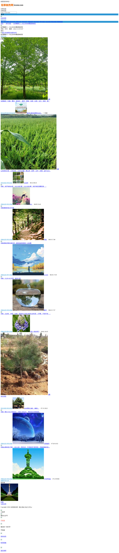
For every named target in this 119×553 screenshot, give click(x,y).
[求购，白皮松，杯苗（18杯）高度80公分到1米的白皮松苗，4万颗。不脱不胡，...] (1, 312)
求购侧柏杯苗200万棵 (7, 208)
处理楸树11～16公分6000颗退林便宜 (24, 23)
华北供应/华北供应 (6, 408)
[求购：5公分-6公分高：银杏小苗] (1, 276)
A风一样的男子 (34, 331)
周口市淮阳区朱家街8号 (9, 32)
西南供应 (60, 21)
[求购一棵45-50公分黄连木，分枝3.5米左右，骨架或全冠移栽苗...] (1, 410)
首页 (2, 21)
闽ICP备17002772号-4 (25, 507)
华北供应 (36, 21)
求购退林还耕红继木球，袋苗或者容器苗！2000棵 (16, 243)
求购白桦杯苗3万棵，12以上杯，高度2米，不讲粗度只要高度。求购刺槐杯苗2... (25, 447)
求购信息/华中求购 (6, 275)
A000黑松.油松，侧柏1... (31, 408)
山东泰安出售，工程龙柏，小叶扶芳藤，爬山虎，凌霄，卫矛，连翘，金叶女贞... (26, 171)
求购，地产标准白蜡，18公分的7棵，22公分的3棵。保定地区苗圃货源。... (23, 186)
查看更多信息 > (6, 480)
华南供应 (30, 21)
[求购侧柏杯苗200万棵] (1, 206)
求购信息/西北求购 (6, 331)
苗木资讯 (6, 21)
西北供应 (54, 21)
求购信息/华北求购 (6, 204)
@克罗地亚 (47, 479)
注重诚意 (46, 443)
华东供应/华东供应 (6, 183)
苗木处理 (12, 21)
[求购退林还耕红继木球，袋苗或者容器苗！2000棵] (1, 241)
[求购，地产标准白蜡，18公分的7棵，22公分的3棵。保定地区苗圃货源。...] (1, 184)
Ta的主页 (3, 504)
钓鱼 (45, 239)
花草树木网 (14, 507)
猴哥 (45, 310)
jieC (31, 204)
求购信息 (18, 21)
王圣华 (26, 183)
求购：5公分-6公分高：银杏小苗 (11, 278)
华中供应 (42, 21)
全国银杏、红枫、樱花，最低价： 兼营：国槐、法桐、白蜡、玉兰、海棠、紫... (25, 101)
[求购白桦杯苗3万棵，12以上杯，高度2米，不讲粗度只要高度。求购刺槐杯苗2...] (1, 445)
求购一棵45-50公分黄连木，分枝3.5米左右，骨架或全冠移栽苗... (20, 412)
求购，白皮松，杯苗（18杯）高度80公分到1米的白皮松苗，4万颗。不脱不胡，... (26, 313)
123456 (46, 275)
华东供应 (24, 21)
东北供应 (48, 21)
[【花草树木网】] (12, 7)
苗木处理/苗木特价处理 (8, 113)
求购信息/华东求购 (6, 310)
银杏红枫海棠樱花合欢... (34, 113)
